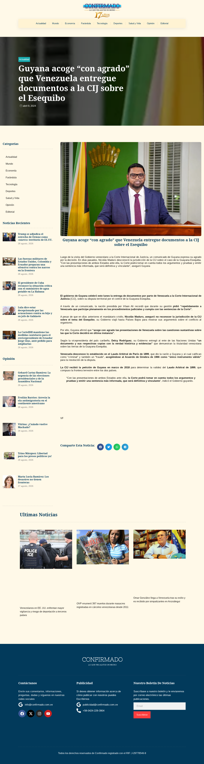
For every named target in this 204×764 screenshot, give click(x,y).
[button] (24, 59)
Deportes (117, 23)
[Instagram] (39, 713)
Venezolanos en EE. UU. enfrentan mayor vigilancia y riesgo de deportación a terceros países (43, 611)
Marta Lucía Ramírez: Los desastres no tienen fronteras (33, 479)
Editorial (164, 23)
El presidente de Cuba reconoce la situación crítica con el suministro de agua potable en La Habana (35, 287)
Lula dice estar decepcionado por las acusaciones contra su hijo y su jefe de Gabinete (35, 312)
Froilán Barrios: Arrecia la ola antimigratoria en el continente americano (34, 400)
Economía (70, 23)
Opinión (150, 23)
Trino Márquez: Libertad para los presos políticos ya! (35, 455)
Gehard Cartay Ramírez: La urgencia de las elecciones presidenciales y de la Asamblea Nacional (34, 377)
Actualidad (41, 23)
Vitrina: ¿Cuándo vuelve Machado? (32, 426)
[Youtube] (48, 713)
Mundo (55, 23)
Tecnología (102, 23)
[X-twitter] (30, 713)
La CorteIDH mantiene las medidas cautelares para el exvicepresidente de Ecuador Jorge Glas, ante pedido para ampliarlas (35, 338)
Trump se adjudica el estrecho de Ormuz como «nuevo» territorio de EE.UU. (35, 236)
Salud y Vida (135, 23)
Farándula (86, 23)
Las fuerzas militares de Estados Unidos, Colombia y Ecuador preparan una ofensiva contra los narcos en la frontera (34, 264)
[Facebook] (22, 713)
